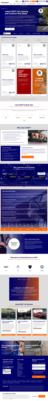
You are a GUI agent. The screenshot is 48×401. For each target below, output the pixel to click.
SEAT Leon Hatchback (8, 80)
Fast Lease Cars (19, 365)
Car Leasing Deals (20, 364)
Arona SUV (26, 152)
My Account (47, 1)
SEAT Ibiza (20, 54)
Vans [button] (14, 3)
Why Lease (28, 33)
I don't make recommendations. (36, 178)
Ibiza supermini (11, 196)
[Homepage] (5, 2)
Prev (1, 178)
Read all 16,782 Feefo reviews (24, 182)
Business (26, 1)
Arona (37, 196)
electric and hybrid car (21, 110)
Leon (22, 152)
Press (18, 362)
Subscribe (38, 376)
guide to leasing (5, 353)
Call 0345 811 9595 (8, 361)
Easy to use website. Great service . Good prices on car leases (9, 178)
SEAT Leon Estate (37, 54)
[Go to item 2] (24, 120)
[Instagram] (10, 367)
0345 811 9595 (37, 1)
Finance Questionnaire (30, 353)
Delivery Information (20, 363)
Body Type (21, 33)
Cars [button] (11, 3)
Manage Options (34, 396)
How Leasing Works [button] (31, 3)
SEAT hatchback (40, 109)
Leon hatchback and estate (24, 196)
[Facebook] (3, 367)
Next (47, 178)
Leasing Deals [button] (23, 3)
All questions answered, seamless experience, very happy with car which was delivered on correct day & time (23, 178)
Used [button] (18, 3)
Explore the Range (36, 33)
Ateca (28, 224)
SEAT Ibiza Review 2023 (39, 321)
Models (14, 33)
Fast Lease (17, 26)
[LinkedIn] (6, 367)
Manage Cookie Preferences (21, 376)
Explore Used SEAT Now (39, 91)
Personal (34, 1)
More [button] (38, 3)
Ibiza (36, 151)
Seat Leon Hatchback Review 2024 (7, 322)
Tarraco (35, 224)
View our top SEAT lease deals (24, 84)
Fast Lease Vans (19, 366)
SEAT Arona (5, 54)
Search (23, 1)
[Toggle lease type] (30, 1)
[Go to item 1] (23, 120)
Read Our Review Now (8, 334)
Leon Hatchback (43, 224)
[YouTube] (8, 367)
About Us (18, 361)
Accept (42, 396)
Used (44, 33)
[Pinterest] (12, 367)
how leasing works (6, 142)
